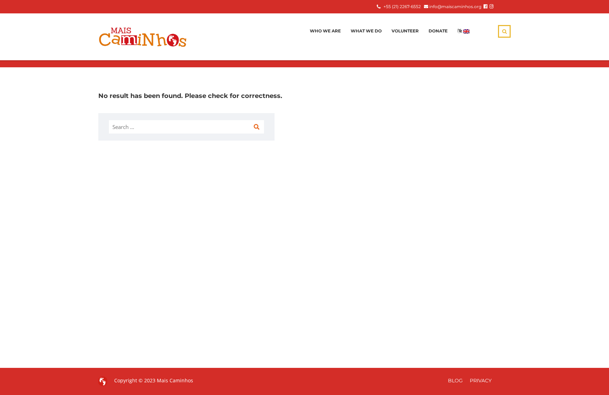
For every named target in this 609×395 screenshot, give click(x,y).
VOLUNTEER (405, 30)
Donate (438, 30)
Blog (455, 380)
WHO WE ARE (325, 30)
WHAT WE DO (366, 30)
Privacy (481, 380)
